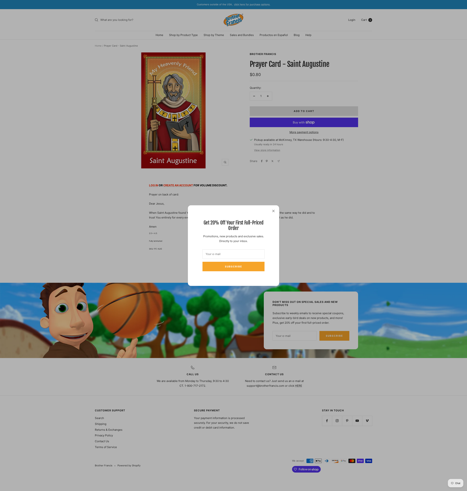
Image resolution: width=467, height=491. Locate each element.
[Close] (273, 211)
